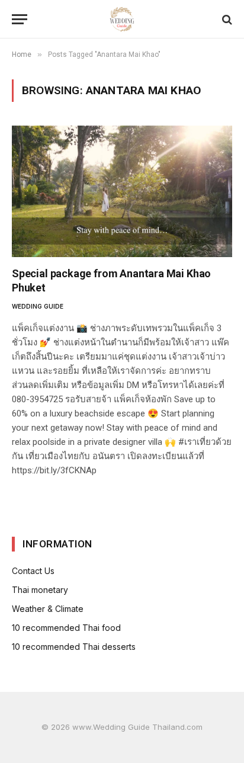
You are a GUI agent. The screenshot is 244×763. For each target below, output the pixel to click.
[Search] (226, 19)
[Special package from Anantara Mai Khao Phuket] (122, 191)
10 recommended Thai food (66, 628)
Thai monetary (40, 590)
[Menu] (19, 19)
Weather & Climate (48, 609)
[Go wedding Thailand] (122, 19)
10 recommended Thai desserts (74, 647)
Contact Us (33, 571)
